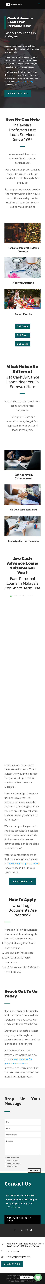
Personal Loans (13, 1161)
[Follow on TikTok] (31, 1230)
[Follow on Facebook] (15, 1230)
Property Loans (12, 1166)
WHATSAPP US (18, 93)
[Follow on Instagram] (27, 1230)
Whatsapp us (12, 1264)
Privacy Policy (14, 1281)
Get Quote (22, 326)
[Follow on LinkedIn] (21, 1230)
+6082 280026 (12, 1251)
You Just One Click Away (19, 1219)
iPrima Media (32, 1281)
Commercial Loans (14, 1163)
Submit (34, 1170)
